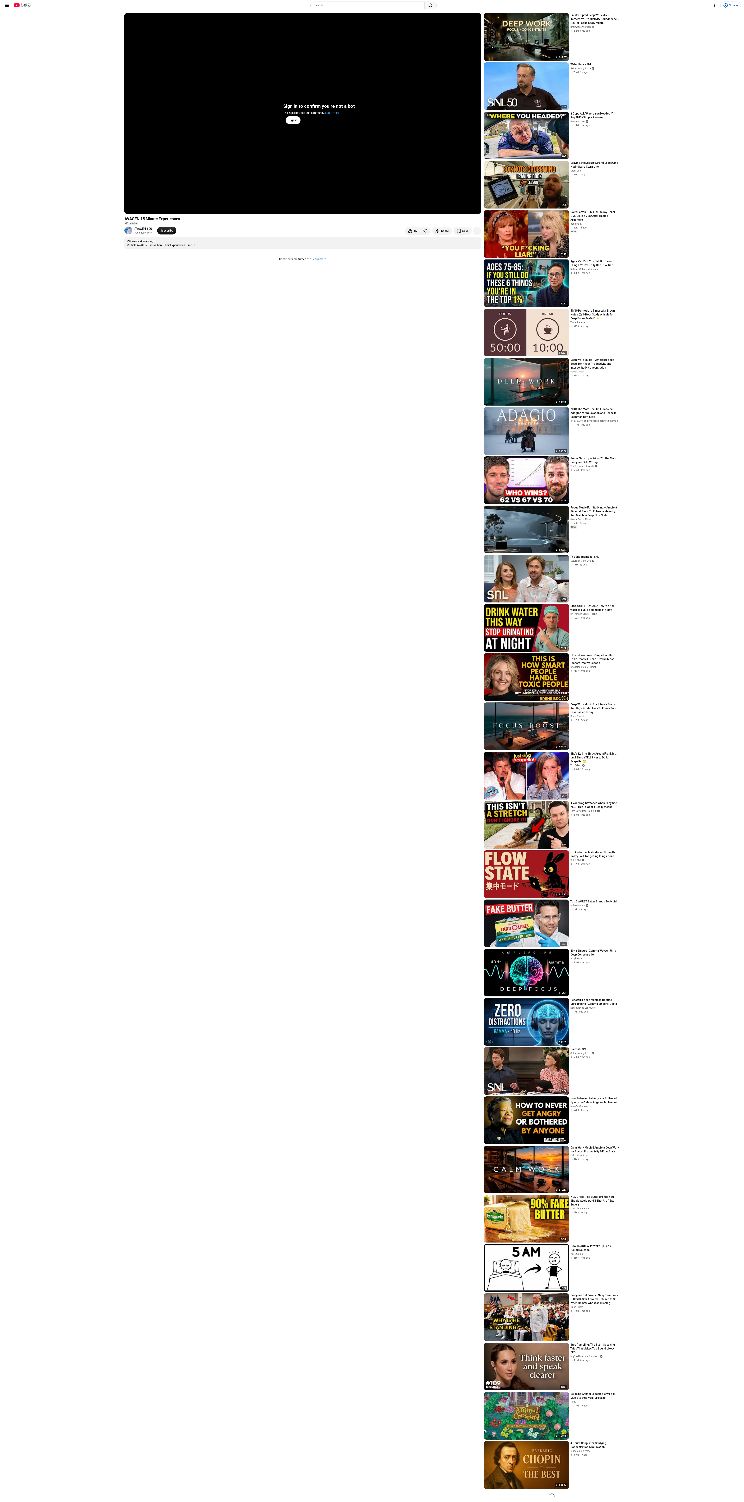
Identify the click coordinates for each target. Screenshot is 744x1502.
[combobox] (369, 5)
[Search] (430, 5)
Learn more (332, 112)
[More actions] (477, 231)
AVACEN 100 (143, 229)
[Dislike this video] (425, 231)
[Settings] (714, 5)
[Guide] (7, 5)
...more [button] (190, 245)
